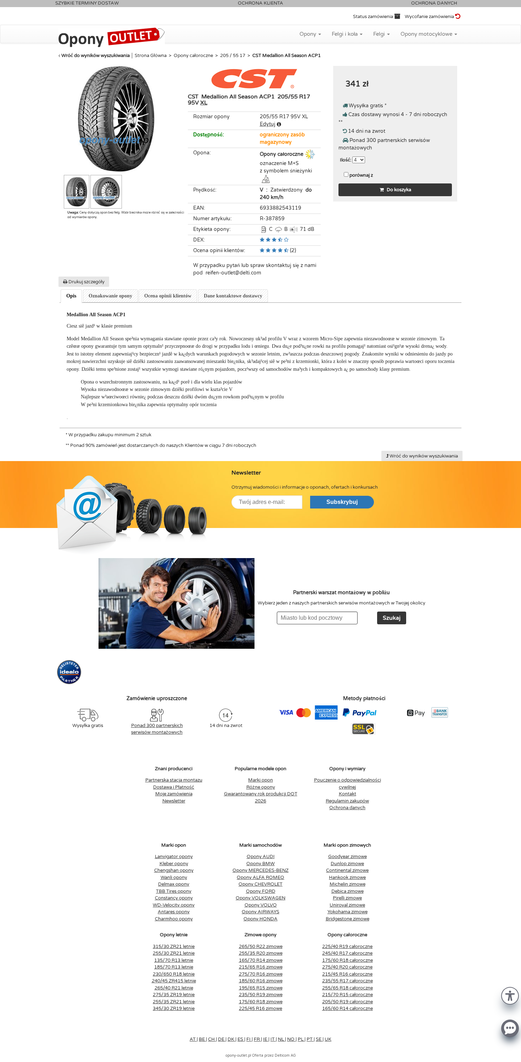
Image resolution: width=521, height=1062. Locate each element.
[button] (510, 995)
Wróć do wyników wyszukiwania (95, 55)
